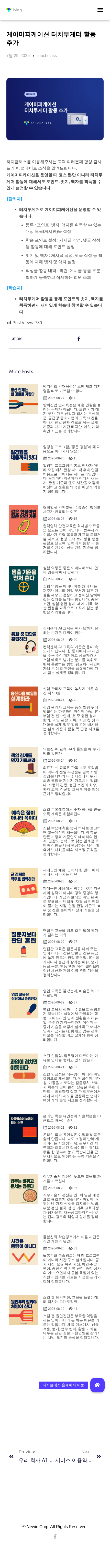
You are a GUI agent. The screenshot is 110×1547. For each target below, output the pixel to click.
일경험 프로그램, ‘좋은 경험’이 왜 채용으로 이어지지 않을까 (72, 448)
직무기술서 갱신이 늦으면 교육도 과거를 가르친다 (72, 1178)
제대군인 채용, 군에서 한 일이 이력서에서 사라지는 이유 (71, 872)
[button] (100, 9)
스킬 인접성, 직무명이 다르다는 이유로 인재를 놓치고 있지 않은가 (70, 1057)
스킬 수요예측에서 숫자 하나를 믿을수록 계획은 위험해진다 (72, 811)
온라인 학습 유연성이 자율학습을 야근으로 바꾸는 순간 (72, 1118)
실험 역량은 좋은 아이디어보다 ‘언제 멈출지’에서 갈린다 (70, 570)
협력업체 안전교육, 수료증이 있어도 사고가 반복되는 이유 (72, 509)
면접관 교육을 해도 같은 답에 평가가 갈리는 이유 (70, 932)
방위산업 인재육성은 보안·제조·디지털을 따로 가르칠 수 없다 (72, 388)
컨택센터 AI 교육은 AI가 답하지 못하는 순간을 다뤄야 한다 (70, 630)
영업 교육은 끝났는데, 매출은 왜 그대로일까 (71, 993)
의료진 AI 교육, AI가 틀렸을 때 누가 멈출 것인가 (71, 751)
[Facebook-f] (55, 1536)
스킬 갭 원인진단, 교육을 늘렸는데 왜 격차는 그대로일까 (70, 1299)
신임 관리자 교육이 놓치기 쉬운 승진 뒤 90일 (70, 690)
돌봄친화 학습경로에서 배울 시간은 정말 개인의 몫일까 (71, 1238)
